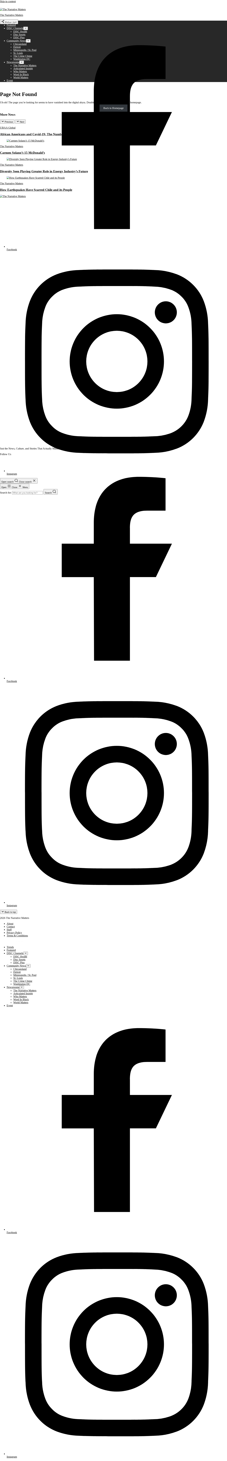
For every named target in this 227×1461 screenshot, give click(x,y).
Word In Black (21, 74)
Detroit (17, 47)
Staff (9, 929)
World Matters (20, 77)
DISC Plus (19, 37)
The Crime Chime (22, 56)
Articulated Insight (23, 68)
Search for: (6, 492)
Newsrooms (13, 62)
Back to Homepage (113, 108)
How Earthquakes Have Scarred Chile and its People (36, 190)
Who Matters (20, 71)
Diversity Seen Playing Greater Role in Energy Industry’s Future (44, 171)
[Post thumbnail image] (25, 140)
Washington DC (21, 59)
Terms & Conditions (17, 935)
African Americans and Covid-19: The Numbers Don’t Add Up (43, 134)
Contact (11, 926)
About (10, 923)
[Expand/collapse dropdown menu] (25, 28)
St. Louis (18, 53)
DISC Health (20, 31)
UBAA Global (7, 127)
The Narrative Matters (24, 65)
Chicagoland (20, 44)
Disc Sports (19, 34)
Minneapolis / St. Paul (24, 50)
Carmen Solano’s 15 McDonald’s (22, 152)
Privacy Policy (14, 932)
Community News (16, 40)
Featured (11, 25)
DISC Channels (15, 28)
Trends (10, 22)
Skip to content (8, 1)
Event (10, 80)
